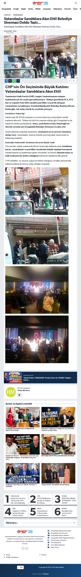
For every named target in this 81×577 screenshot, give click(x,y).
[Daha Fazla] (18, 81)
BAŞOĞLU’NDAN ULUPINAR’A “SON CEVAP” (69, 501)
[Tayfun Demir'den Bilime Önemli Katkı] (58, 473)
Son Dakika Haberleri (58, 545)
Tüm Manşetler (56, 542)
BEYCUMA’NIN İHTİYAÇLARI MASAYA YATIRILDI (57, 456)
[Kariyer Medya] (40, 3)
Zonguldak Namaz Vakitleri (60, 535)
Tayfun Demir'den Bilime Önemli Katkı (55, 484)
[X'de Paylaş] (10, 81)
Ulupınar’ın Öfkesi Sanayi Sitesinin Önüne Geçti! (19, 513)
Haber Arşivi (55, 547)
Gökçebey (57, 9)
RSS (21, 567)
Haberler (7, 15)
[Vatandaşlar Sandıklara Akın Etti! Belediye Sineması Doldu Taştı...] (40, 56)
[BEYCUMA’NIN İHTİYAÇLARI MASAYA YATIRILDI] (58, 444)
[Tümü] (74, 523)
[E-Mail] (19, 395)
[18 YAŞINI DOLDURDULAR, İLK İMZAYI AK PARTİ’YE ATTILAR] (23, 417)
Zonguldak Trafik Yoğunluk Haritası (62, 538)
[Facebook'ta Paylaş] (6, 81)
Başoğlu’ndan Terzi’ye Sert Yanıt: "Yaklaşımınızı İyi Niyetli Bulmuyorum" (68, 513)
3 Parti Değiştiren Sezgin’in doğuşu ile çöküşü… (44, 501)
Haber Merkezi (24, 390)
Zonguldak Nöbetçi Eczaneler (61, 531)
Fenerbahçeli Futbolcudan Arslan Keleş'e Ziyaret (42, 513)
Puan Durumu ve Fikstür (58, 540)
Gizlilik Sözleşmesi (12, 557)
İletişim (44, 555)
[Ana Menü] (5, 3)
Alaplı (23, 9)
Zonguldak (6, 9)
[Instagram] (23, 548)
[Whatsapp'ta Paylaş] (14, 81)
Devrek (67, 9)
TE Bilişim (46, 574)
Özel (75, 9)
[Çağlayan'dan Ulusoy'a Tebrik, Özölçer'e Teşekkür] (23, 473)
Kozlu (30, 9)
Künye (8, 555)
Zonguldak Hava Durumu (59, 533)
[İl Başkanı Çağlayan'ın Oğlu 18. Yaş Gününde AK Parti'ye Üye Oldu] (58, 417)
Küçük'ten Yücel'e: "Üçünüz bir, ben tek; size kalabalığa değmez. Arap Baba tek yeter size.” (22, 457)
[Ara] (76, 3)
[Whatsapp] (26, 548)
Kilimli (37, 9)
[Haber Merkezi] (11, 392)
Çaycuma (47, 9)
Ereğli (16, 9)
